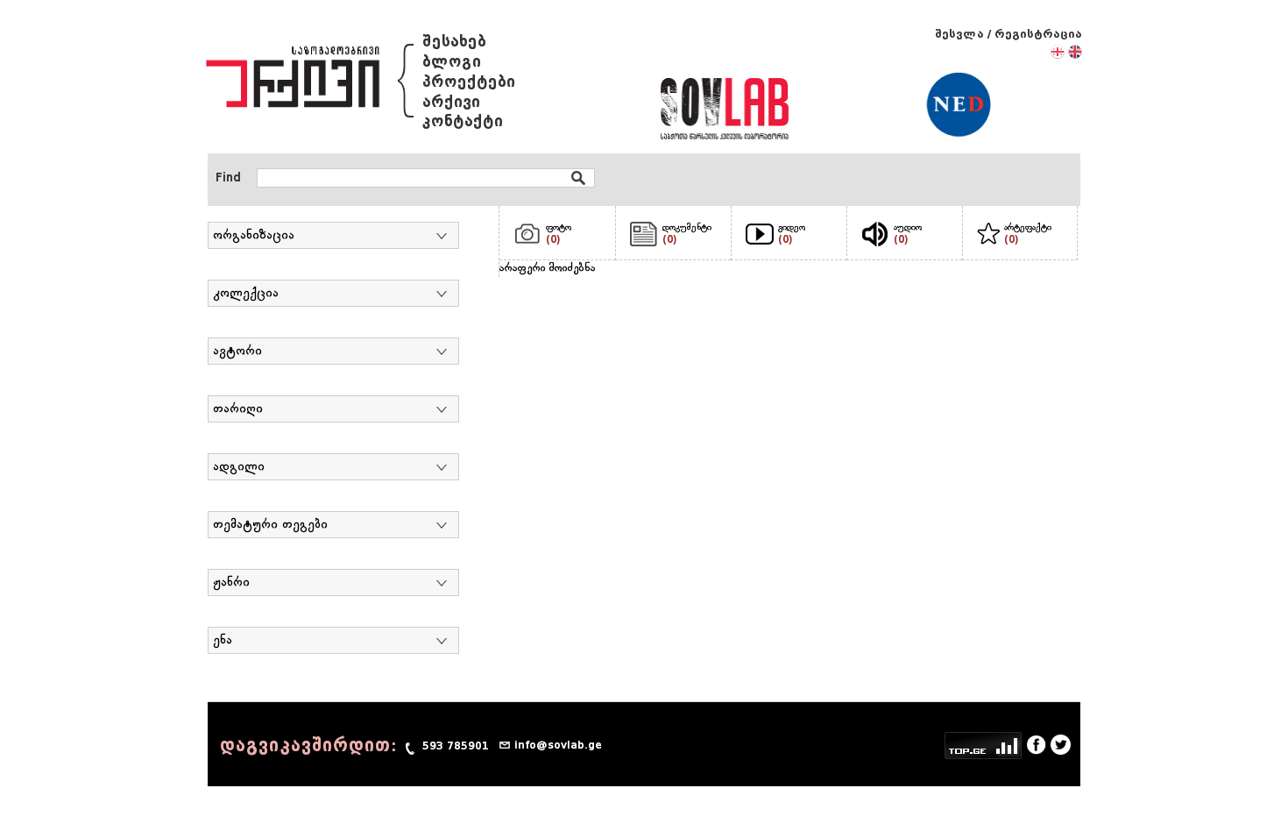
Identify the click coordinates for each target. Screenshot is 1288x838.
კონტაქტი (462, 121)
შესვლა (959, 33)
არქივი (451, 102)
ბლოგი (451, 61)
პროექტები (468, 82)
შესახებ (454, 41)
